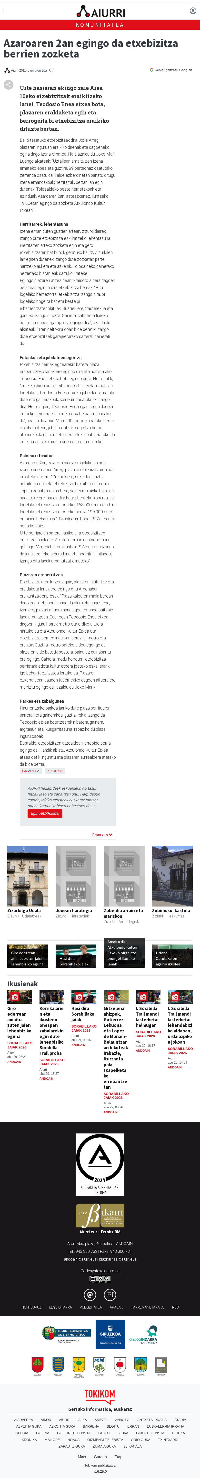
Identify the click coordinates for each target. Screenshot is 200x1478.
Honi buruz (31, 1307)
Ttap (118, 1457)
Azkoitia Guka (62, 1426)
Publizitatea (91, 1307)
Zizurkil (55, 771)
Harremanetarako (147, 1307)
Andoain (14, 1062)
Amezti (101, 1420)
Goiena (42, 1433)
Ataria (180, 1420)
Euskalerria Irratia (165, 1426)
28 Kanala (133, 1446)
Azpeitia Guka (28, 1426)
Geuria (21, 1433)
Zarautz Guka (72, 1446)
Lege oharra (60, 1307)
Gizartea (30, 771)
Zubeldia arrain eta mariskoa (123, 913)
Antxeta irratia (152, 1420)
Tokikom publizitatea (100, 1465)
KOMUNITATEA (100, 24)
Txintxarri (168, 1440)
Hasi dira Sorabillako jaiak (82, 1013)
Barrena (91, 1426)
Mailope (52, 1440)
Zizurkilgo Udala (24, 910)
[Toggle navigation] (6, 11)
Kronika (29, 1440)
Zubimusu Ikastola (171, 910)
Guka (123, 1433)
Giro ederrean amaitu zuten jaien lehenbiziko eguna (19, 1022)
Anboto (122, 1420)
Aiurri (64, 1420)
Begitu (113, 1426)
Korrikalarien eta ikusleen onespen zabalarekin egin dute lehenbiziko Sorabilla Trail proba (52, 1030)
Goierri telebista (73, 1433)
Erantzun (100, 834)
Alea (82, 1420)
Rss (175, 1307)
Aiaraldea (23, 1420)
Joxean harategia (74, 910)
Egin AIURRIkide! (45, 813)
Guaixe (104, 1433)
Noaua (74, 1440)
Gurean (100, 1457)
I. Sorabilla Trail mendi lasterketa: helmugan (147, 1016)
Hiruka (178, 1433)
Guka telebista (150, 1433)
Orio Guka (140, 1440)
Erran (133, 1426)
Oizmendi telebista (105, 1440)
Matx (82, 1457)
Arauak (116, 1307)
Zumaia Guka (104, 1446)
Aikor (46, 1420)
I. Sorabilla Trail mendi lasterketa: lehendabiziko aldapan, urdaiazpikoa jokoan (180, 1025)
